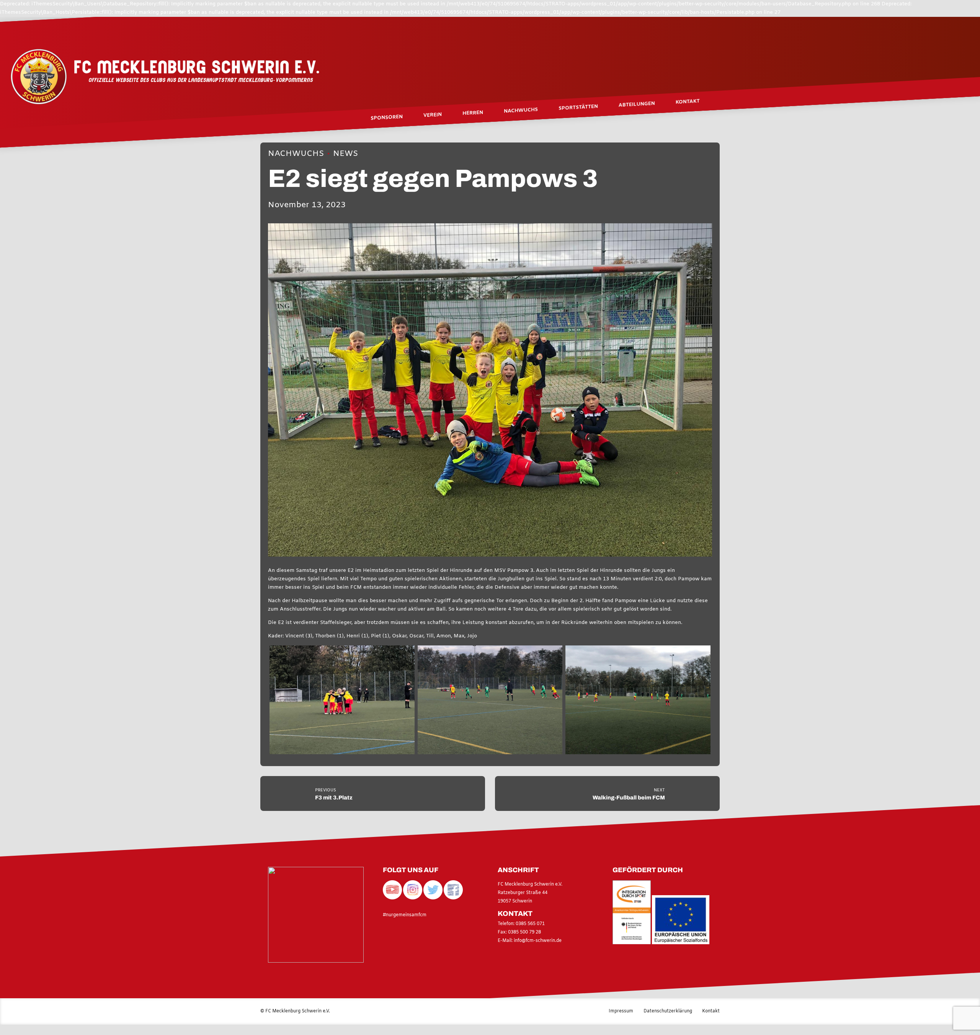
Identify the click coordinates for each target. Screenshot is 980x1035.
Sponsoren (387, 117)
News (345, 154)
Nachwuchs (296, 154)
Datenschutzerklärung (668, 1012)
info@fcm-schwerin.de (538, 941)
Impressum (621, 1012)
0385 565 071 (529, 924)
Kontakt (688, 101)
